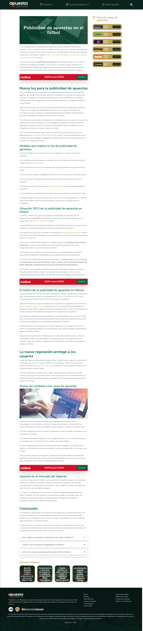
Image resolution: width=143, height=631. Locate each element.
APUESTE (116, 27)
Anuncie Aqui (88, 606)
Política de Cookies (122, 597)
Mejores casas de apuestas (107, 18)
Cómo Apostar (89, 604)
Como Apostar (112, 4)
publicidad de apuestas (33, 306)
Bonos (86, 594)
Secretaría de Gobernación (43, 135)
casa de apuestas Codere (71, 232)
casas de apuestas (56, 186)
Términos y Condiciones (123, 601)
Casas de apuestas (90, 601)
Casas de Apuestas (78, 4)
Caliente (36, 221)
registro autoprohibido (45, 365)
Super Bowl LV (89, 599)
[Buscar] (131, 4)
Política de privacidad (123, 599)
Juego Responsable (122, 594)
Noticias (47, 4)
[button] (84, 537)
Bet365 (43, 221)
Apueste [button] (81, 77)
